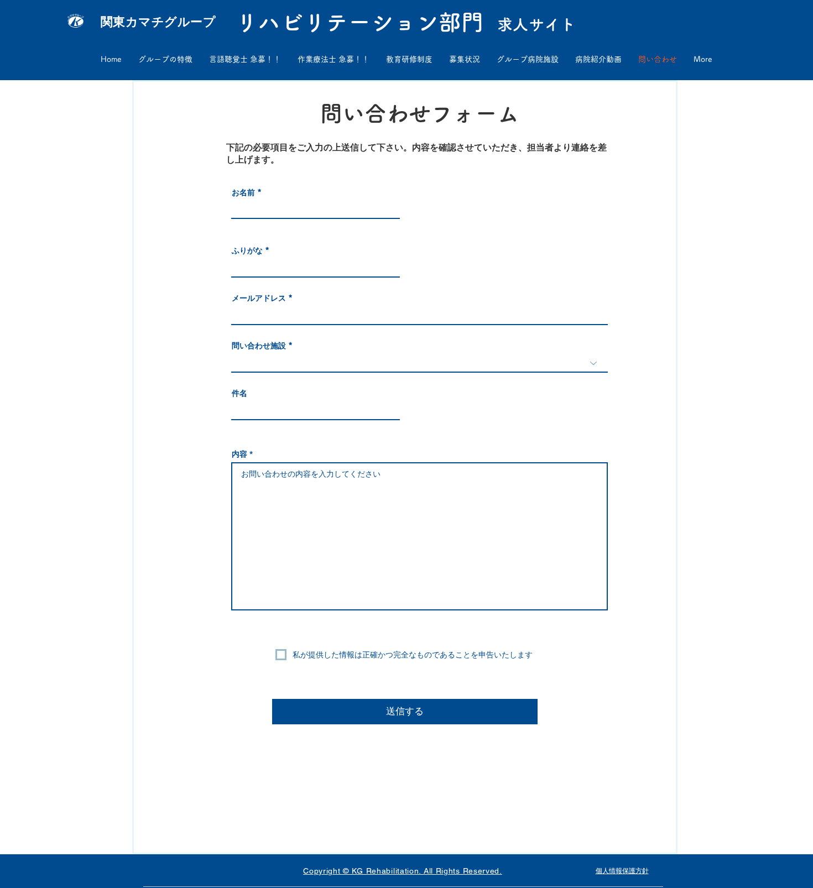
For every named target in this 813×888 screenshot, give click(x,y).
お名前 (243, 192)
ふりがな (247, 250)
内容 (239, 454)
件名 (239, 393)
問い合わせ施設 (259, 345)
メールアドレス (259, 298)
